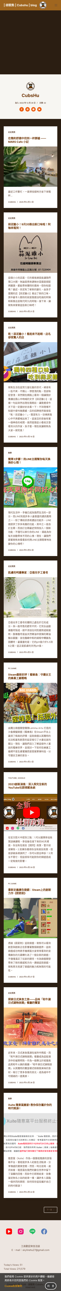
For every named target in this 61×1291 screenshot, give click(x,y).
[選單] (56, 5)
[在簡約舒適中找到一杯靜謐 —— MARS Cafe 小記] (30, 166)
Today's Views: (12, 1264)
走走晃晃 (11, 132)
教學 (10, 453)
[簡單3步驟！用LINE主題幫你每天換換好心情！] (30, 487)
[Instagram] (21, 1231)
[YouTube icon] (39, 109)
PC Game (12, 668)
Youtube (12, 778)
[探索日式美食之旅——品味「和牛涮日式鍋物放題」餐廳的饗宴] (30, 1028)
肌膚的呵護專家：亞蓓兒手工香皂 (28, 572)
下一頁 (49, 1210)
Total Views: (10, 1268)
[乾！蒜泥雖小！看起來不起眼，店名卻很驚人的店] (30, 362)
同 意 (50, 1285)
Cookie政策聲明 (13, 1285)
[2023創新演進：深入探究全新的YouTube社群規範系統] (30, 812)
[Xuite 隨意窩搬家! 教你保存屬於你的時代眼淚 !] (30, 1133)
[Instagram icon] (33, 109)
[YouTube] (9, 1231)
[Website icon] (27, 109)
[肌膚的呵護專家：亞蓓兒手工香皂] (30, 597)
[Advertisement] (30, 42)
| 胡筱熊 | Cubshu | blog (20, 5)
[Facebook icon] (21, 109)
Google (21, 778)
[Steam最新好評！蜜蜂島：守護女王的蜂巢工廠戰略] (30, 703)
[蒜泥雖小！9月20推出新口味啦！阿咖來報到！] (30, 253)
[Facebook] (44, 1231)
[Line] (32, 1231)
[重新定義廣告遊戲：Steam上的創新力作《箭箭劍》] (30, 918)
